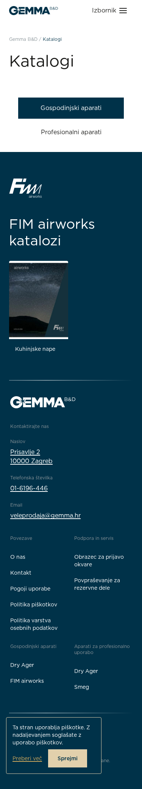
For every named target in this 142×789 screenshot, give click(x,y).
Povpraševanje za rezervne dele (97, 584)
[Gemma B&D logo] (33, 10)
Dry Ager (22, 665)
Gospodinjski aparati (71, 108)
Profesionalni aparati (71, 132)
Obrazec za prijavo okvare (99, 560)
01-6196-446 (29, 488)
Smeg (81, 687)
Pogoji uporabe (30, 589)
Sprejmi (68, 758)
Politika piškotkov (33, 604)
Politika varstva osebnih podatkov (34, 624)
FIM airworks (27, 681)
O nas (17, 557)
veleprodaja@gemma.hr (45, 515)
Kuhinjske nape (35, 349)
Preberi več (27, 758)
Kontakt (20, 573)
